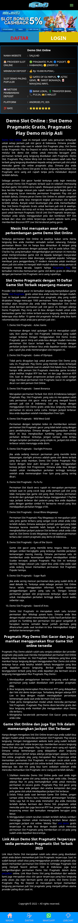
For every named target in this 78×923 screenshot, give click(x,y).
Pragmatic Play (61, 267)
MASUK (10, 920)
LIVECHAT (68, 920)
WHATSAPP (49, 920)
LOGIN (58, 38)
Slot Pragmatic (17, 294)
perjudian (7, 873)
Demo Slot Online (11, 140)
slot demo (63, 823)
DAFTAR (19, 38)
